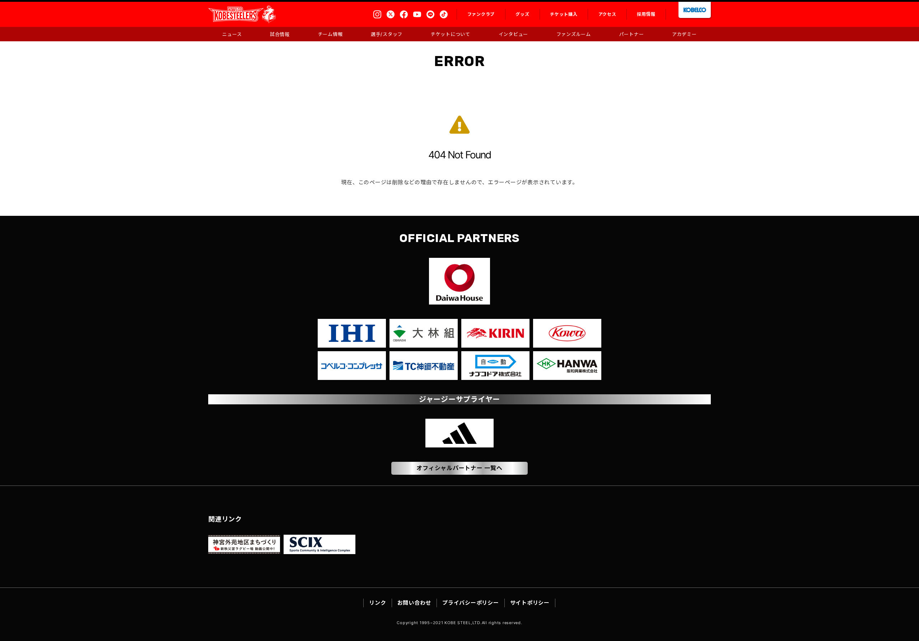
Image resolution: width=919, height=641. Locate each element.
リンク (377, 602)
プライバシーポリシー (470, 602)
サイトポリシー (530, 602)
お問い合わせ (414, 602)
